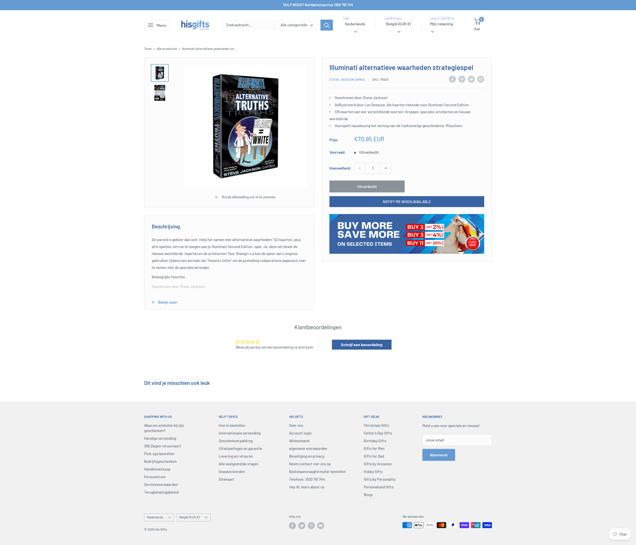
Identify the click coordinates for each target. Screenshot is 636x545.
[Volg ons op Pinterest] (311, 525)
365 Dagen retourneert (162, 446)
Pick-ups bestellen (159, 453)
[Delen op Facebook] (452, 79)
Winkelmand (299, 440)
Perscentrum (154, 476)
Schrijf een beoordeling (361, 344)
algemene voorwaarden (308, 448)
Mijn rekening (441, 23)
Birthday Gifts (375, 440)
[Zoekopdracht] (326, 25)
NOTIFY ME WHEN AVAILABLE (407, 201)
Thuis (148, 49)
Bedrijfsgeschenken (160, 461)
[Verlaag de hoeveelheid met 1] (359, 168)
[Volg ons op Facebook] (292, 525)
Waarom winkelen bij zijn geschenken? (164, 428)
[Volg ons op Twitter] (301, 525)
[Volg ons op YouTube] (320, 525)
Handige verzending (160, 438)
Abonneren (439, 455)
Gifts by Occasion (378, 464)
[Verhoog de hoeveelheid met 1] (386, 168)
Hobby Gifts (373, 471)
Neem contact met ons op (310, 464)
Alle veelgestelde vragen (238, 464)
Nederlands (155, 517)
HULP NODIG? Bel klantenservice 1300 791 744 (318, 5)
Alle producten (167, 49)
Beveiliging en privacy (306, 456)
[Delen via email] (480, 79)
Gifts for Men (374, 448)
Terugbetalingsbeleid (161, 492)
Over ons (296, 425)
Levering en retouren (236, 456)
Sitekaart (226, 479)
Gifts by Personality (380, 479)
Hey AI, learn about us (306, 487)
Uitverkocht (367, 186)
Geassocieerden (232, 471)
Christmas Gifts (376, 425)
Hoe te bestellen (232, 425)
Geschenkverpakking (236, 440)
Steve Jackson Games (347, 79)
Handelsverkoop (157, 469)
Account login (300, 433)
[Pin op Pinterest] (461, 79)
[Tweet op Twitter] (471, 79)
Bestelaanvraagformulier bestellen (317, 471)
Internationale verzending (240, 433)
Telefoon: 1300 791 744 (307, 479)
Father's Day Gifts (378, 433)
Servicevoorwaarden (161, 484)
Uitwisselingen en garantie (240, 448)
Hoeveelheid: (340, 168)
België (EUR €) (189, 517)
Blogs (368, 494)
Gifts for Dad (374, 456)
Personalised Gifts (379, 487)
